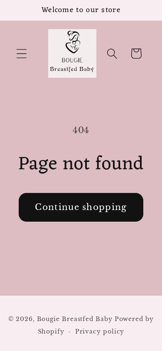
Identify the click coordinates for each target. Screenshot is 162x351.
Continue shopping (81, 207)
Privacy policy (100, 331)
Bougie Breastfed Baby (76, 319)
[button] (21, 53)
